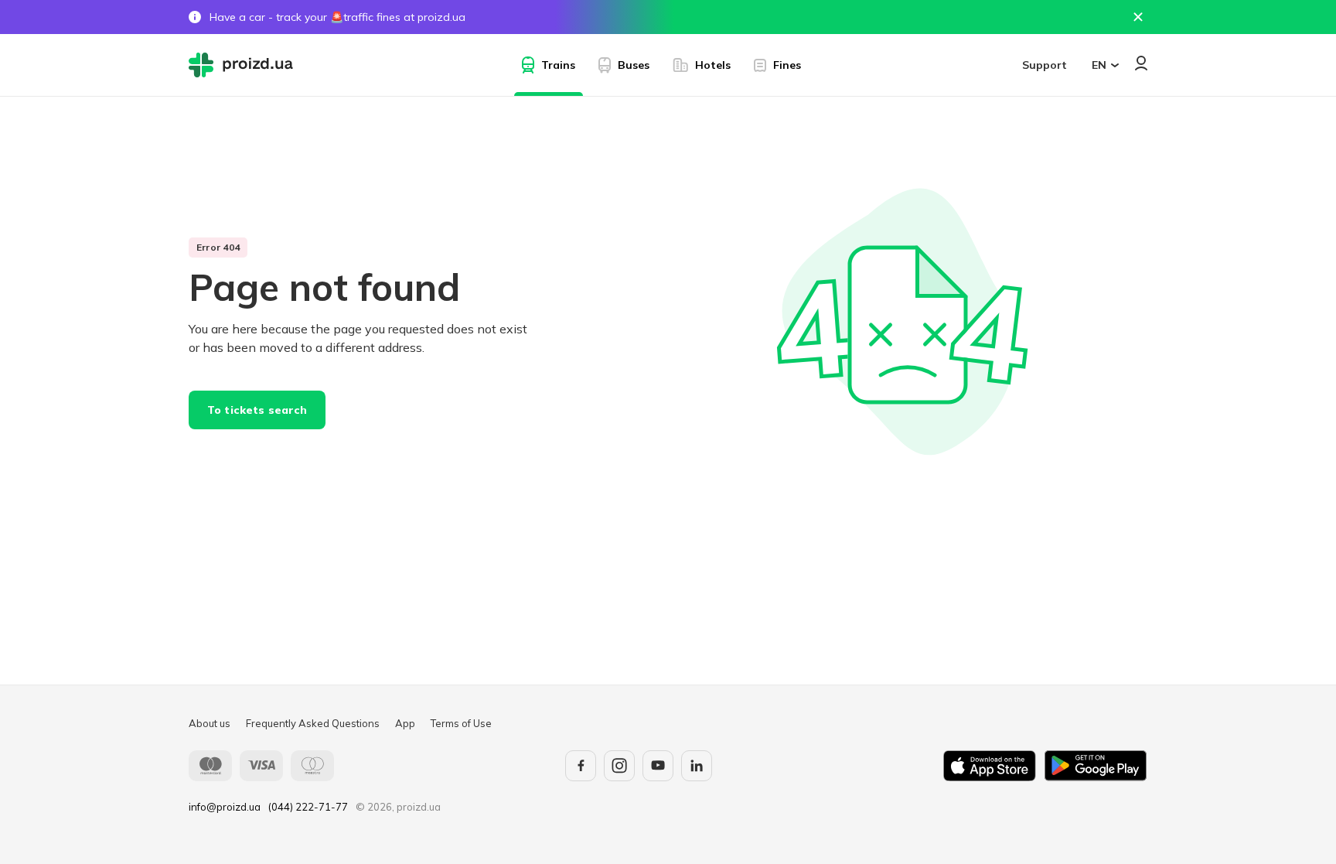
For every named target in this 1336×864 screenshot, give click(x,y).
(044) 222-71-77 (308, 807)
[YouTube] (657, 765)
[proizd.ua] (244, 65)
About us (209, 723)
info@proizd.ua (225, 807)
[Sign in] (1141, 63)
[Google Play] (1095, 765)
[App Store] (989, 765)
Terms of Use (461, 723)
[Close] (1138, 17)
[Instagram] (619, 765)
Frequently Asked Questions (313, 723)
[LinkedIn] (696, 765)
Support (1044, 65)
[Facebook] (580, 765)
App (405, 723)
